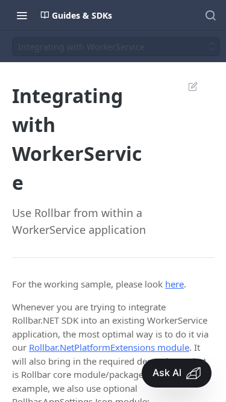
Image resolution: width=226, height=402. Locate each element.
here (174, 284)
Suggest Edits (187, 86)
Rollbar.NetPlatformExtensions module (109, 347)
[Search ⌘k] (210, 15)
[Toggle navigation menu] (21, 15)
